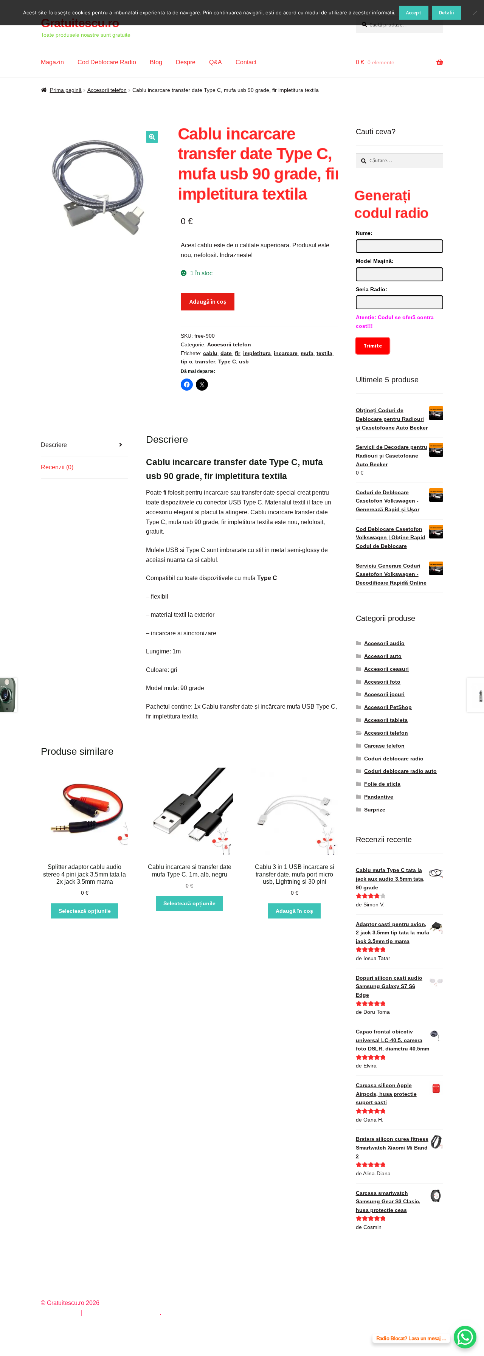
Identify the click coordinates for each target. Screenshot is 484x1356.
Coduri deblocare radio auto (400, 771)
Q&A (215, 62)
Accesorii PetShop (388, 707)
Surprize (374, 810)
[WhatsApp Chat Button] (465, 1337)
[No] (474, 13)
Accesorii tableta (386, 720)
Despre (185, 62)
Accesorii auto (383, 656)
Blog (156, 62)
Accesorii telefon (107, 90)
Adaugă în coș (207, 301)
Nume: (364, 233)
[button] (152, 137)
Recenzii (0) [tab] (57, 467)
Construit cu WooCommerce (122, 1312)
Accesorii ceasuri (386, 669)
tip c (186, 361)
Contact (246, 62)
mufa (307, 353)
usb (244, 361)
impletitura (257, 353)
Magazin (52, 62)
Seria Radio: (371, 289)
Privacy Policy (60, 1312)
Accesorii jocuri (384, 694)
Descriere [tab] (54, 445)
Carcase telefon (384, 746)
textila (324, 353)
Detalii (446, 12)
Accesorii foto (382, 682)
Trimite (372, 345)
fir (237, 353)
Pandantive (378, 797)
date (226, 353)
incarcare (286, 353)
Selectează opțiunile (85, 911)
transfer (205, 361)
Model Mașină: (375, 261)
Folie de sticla (382, 784)
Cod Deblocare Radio (107, 62)
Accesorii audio (384, 643)
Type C (227, 361)
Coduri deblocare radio (394, 759)
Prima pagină (66, 90)
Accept (413, 12)
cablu (210, 353)
